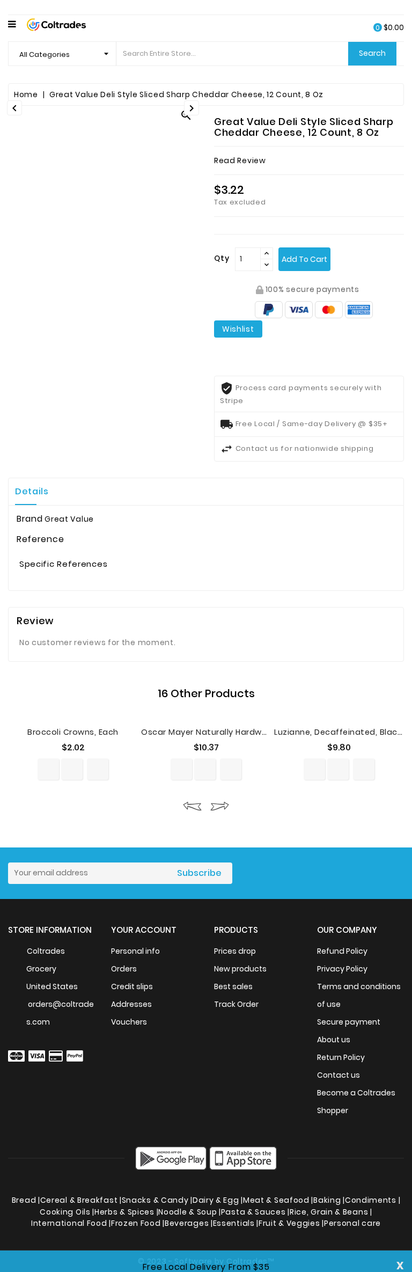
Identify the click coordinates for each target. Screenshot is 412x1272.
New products (240, 968)
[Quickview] (72, 769)
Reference (40, 539)
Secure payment (348, 1022)
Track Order (236, 1004)
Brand (30, 519)
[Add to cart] (48, 769)
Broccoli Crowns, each (73, 732)
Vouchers (129, 1022)
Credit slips (132, 986)
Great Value (69, 519)
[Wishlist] (97, 769)
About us (333, 1039)
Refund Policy (342, 951)
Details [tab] (32, 491)
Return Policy (341, 1057)
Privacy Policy (342, 968)
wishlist (238, 329)
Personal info (135, 951)
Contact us (338, 1075)
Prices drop (235, 951)
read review (240, 160)
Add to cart (304, 259)
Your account (143, 929)
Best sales (233, 986)
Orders (124, 968)
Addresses (131, 1004)
